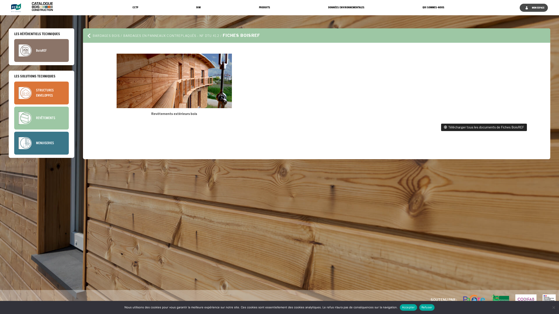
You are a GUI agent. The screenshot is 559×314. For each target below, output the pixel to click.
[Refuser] (553, 307)
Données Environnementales (346, 7)
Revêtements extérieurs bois (174, 114)
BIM (198, 7)
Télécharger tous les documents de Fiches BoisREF (485, 127)
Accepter (408, 307)
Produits (264, 7)
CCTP (135, 7)
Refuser (427, 307)
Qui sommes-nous (433, 7)
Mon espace (537, 7)
